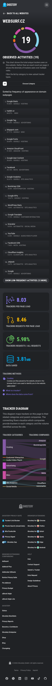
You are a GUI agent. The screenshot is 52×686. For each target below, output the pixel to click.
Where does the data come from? (19, 394)
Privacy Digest (10, 537)
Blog (3, 643)
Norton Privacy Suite (9, 577)
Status (4, 611)
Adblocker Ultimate (9, 572)
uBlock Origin (7, 594)
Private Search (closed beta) (14, 526)
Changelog (6, 648)
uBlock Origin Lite (8, 599)
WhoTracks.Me (10, 531)
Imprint (35, 670)
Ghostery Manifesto (9, 616)
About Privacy (33, 586)
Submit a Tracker (34, 570)
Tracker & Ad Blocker (12, 521)
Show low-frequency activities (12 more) (26, 280)
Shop (4, 638)
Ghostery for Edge (35, 542)
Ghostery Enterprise (9, 632)
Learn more (11, 386)
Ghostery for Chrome (36, 521)
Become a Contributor (10, 627)
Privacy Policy (26, 670)
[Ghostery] (10, 5)
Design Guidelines (34, 581)
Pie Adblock (6, 583)
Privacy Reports (7, 621)
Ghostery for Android (36, 548)
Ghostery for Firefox (36, 526)
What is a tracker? (13, 390)
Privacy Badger (7, 588)
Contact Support (33, 564)
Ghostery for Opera (36, 537)
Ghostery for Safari (36, 531)
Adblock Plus (7, 567)
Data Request (32, 575)
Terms (16, 670)
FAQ (29, 559)
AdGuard (5, 561)
